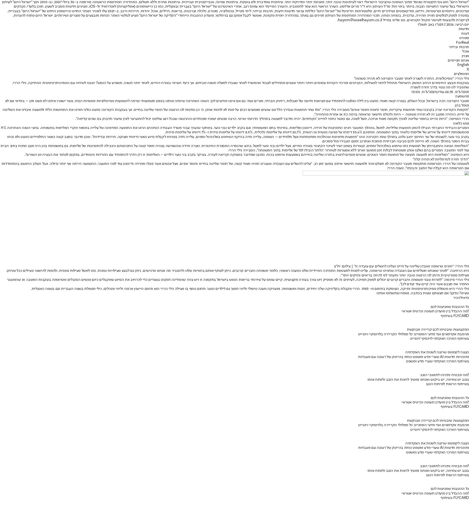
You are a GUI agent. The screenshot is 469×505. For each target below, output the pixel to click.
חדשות (463, 29)
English (463, 65)
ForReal (462, 43)
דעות (465, 34)
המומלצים (461, 74)
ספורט (464, 38)
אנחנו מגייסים (458, 61)
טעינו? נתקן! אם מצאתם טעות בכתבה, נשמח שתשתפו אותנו (422, 293)
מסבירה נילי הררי (336, 110)
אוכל (465, 51)
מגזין (465, 56)
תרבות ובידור (459, 47)
